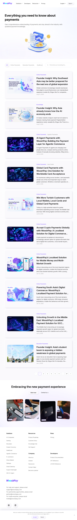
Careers (30, 460)
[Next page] (70, 373)
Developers (27, 3)
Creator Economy (11, 447)
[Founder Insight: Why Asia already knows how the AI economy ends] (38, 114)
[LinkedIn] (15, 505)
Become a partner (33, 470)
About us (30, 457)
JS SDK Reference (55, 464)
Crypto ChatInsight (11, 470)
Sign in (70, 3)
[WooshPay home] (7, 3)
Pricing (43, 3)
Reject (42, 517)
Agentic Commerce (11, 453)
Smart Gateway (10, 466)
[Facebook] (8, 505)
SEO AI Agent (10, 473)
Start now (33, 392)
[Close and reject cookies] (74, 515)
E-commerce (9, 457)
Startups (8, 463)
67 (66, 373)
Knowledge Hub (32, 444)
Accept (35, 517)
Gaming (8, 440)
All (7, 65)
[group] (24, 65)
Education (9, 444)
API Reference (54, 460)
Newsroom (31, 464)
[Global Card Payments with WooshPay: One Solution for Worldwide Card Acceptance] (38, 174)
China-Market (10, 460)
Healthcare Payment (42, 65)
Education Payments (28, 65)
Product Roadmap (33, 437)
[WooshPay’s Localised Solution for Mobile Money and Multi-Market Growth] (38, 264)
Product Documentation (56, 457)
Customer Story (32, 440)
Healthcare (9, 450)
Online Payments (15, 65)
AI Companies (10, 437)
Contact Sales (32, 467)
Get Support (31, 447)
